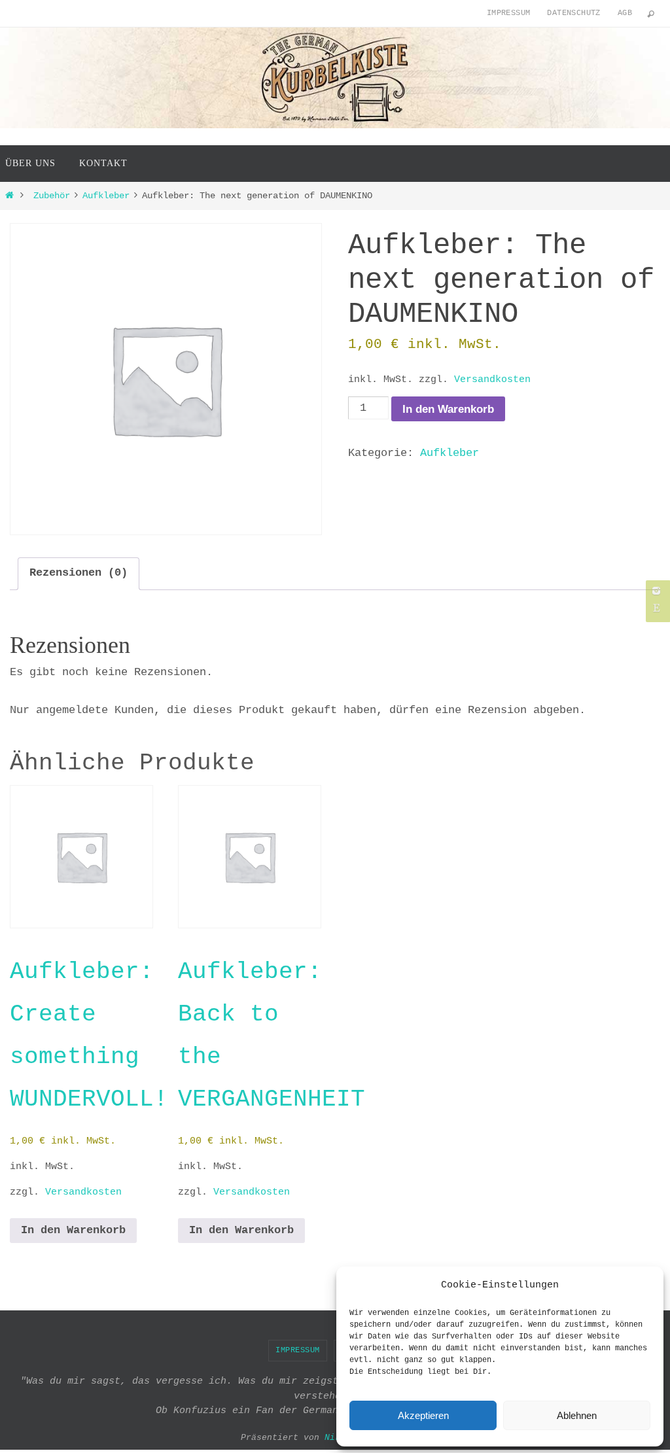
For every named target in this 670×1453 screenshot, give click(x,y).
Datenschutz (573, 13)
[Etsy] (656, 607)
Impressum (509, 13)
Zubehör (51, 196)
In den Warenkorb (448, 409)
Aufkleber (106, 196)
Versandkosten (492, 379)
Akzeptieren (423, 1415)
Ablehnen (577, 1415)
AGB (625, 13)
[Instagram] (656, 590)
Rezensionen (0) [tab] (78, 573)
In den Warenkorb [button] (73, 1230)
